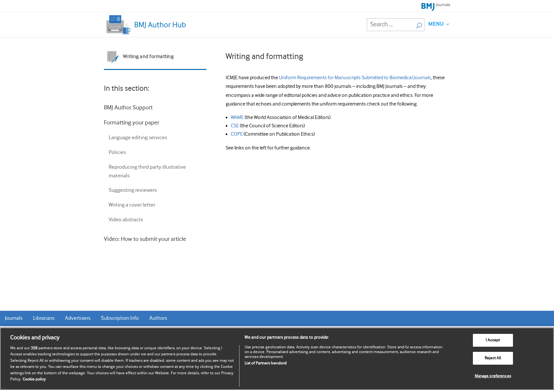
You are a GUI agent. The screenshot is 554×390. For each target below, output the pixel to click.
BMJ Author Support (128, 107)
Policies (117, 152)
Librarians (44, 318)
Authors (158, 318)
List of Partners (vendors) (266, 363)
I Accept (493, 340)
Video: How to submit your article (145, 239)
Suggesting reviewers (133, 190)
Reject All (493, 358)
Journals (13, 318)
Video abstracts (126, 220)
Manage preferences (493, 376)
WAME (237, 117)
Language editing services (138, 138)
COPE (237, 134)
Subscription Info (120, 318)
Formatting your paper (131, 122)
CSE (235, 126)
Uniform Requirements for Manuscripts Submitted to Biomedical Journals (355, 78)
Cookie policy (34, 379)
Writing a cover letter (132, 205)
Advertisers (77, 318)
